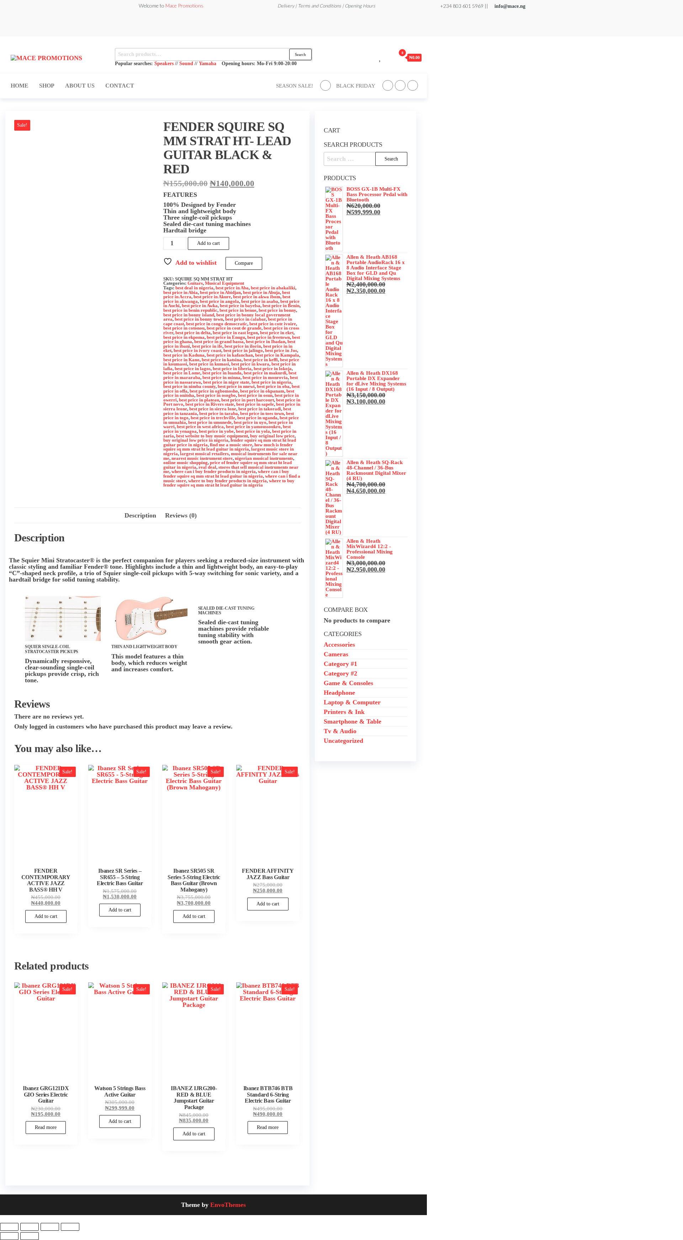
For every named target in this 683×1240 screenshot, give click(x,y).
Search (300, 54)
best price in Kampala (277, 355)
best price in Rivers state (209, 404)
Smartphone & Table (352, 721)
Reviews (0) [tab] (181, 515)
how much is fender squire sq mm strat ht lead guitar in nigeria (228, 447)
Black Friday (355, 86)
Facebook (325, 85)
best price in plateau (199, 400)
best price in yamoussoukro (253, 426)
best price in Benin (281, 305)
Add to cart (208, 243)
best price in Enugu (226, 337)
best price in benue (237, 310)
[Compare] (372, 57)
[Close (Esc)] (70, 1227)
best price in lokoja (273, 368)
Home (19, 86)
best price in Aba (232, 287)
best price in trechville (213, 417)
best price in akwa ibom (256, 296)
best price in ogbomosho (214, 391)
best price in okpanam (262, 391)
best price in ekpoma (184, 337)
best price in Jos (281, 350)
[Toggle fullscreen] (29, 1227)
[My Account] (388, 57)
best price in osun (255, 395)
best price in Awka (200, 305)
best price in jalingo (243, 350)
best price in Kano (181, 359)
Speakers (164, 63)
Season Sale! (294, 86)
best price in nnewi (236, 386)
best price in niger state (226, 382)
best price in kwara (250, 364)
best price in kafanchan (230, 355)
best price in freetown (268, 337)
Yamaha (207, 63)
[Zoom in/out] (9, 1227)
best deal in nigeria (194, 287)
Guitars (195, 283)
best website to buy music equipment (212, 436)
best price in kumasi (209, 364)
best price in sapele (255, 404)
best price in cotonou (184, 328)
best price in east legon (235, 332)
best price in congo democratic (216, 323)
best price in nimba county (189, 386)
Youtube (412, 85)
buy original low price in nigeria (195, 440)
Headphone (339, 692)
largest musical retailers (204, 453)
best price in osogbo (216, 395)
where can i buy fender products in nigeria (213, 471)
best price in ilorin (242, 346)
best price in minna (221, 377)
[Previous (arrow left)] (9, 1236)
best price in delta (193, 332)
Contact (119, 86)
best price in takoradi (259, 408)
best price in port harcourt (247, 400)
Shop (46, 86)
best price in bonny (277, 310)
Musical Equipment (224, 283)
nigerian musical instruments (264, 458)
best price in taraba (218, 413)
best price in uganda (257, 417)
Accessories (339, 644)
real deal (207, 467)
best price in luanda (222, 373)
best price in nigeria (271, 382)
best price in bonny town (199, 319)
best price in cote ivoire (272, 323)
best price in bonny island (188, 314)
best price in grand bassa (219, 341)
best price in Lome (181, 373)
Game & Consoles (348, 683)
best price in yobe (216, 431)
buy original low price (272, 436)
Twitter (387, 85)
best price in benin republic (190, 310)
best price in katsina (222, 359)
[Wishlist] (380, 57)
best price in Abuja (261, 292)
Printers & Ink (344, 711)
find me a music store (231, 444)
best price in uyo (250, 422)
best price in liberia (232, 368)
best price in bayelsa (240, 305)
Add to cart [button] (46, 916)
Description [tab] (140, 515)
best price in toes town (262, 413)
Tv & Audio (340, 731)
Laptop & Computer (352, 702)
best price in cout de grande (234, 328)
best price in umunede (210, 422)
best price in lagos (193, 368)
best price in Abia (180, 292)
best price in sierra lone (212, 408)
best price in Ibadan (265, 341)
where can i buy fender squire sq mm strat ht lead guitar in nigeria (226, 474)
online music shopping (185, 462)
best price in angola (219, 301)
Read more (46, 1127)
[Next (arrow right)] (29, 1236)
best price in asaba (259, 301)
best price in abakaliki (273, 287)
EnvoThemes (228, 1204)
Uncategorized (343, 740)
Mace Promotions (184, 5)
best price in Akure (212, 296)
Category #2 (340, 673)
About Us (80, 86)
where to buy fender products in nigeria (227, 480)
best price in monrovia (265, 377)
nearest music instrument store (202, 458)
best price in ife (207, 346)
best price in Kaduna (184, 355)
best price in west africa (200, 426)
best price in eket (276, 332)
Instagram (400, 85)
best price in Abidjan (220, 292)
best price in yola (253, 431)
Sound (186, 63)
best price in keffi (261, 359)
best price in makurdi (265, 373)
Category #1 (340, 663)
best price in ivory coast (197, 350)
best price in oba (273, 386)
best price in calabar (245, 319)
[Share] (50, 1227)
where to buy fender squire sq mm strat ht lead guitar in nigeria (229, 483)
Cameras (336, 654)
